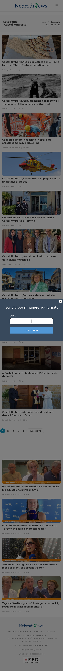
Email (13, 315)
